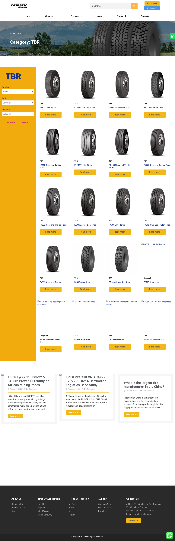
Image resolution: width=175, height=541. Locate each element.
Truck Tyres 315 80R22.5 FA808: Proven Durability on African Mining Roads (28, 381)
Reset (26, 122)
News (99, 16)
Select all (7, 91)
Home (27, 16)
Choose (10, 122)
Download (121, 16)
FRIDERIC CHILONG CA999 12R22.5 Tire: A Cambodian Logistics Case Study (86, 381)
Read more (50, 114)
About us (49, 16)
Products (75, 16)
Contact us (146, 16)
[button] (133, 520)
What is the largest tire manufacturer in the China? (144, 385)
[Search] (134, 6)
